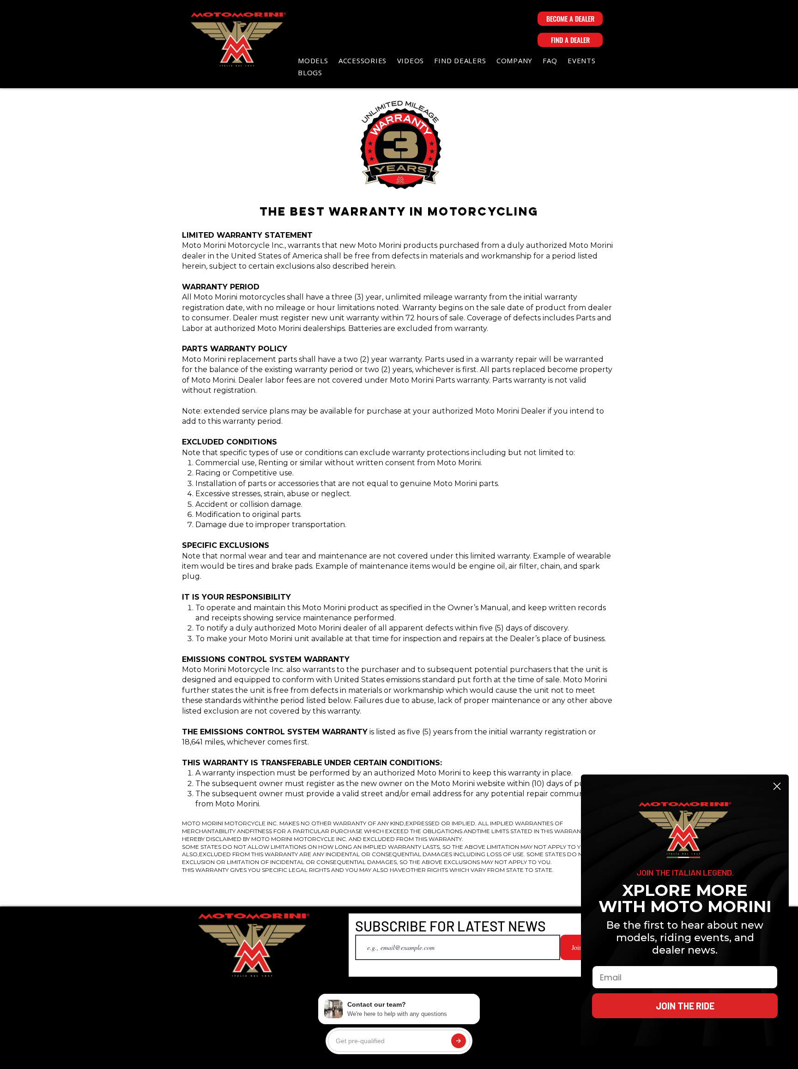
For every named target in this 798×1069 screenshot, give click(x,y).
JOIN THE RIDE (685, 1005)
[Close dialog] (777, 786)
